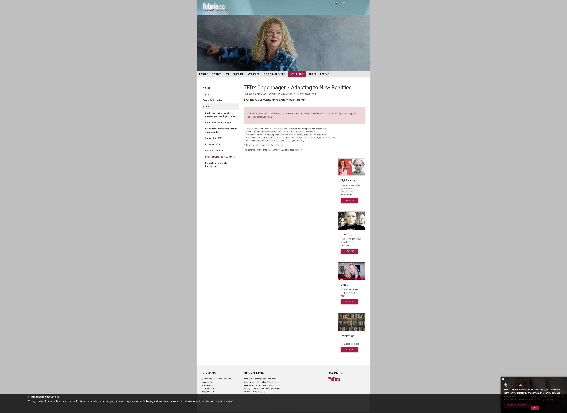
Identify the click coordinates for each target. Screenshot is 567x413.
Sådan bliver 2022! (214, 138)
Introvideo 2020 (212, 144)
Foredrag (238, 74)
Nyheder (216, 74)
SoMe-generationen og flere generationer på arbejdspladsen (221, 115)
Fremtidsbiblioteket (212, 100)
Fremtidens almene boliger (218, 122)
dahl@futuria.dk (208, 392)
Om (227, 74)
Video (206, 106)
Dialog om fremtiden (275, 74)
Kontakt (324, 74)
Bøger (206, 94)
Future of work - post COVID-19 (220, 157)
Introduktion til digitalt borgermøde (216, 164)
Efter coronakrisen (214, 150)
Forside (203, 74)
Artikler (206, 88)
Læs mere (349, 200)
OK (272, 117)
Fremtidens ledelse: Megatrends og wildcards (221, 130)
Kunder (312, 74)
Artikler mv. (297, 74)
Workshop (253, 74)
